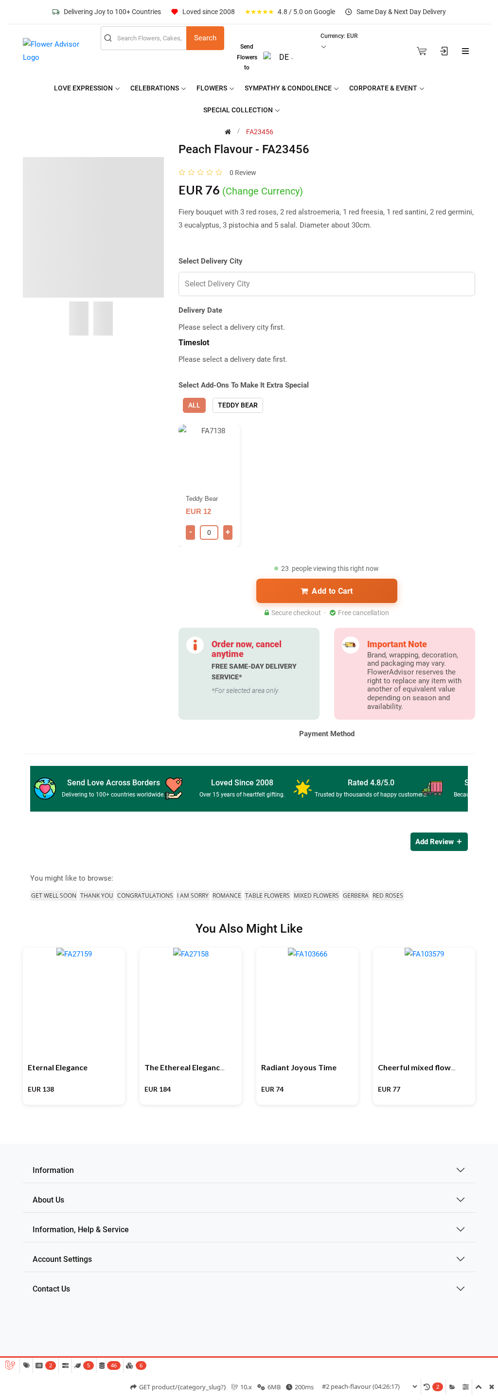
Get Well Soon (53, 895)
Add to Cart (332, 591)
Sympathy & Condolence (289, 88)
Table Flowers (267, 895)
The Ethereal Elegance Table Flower (208, 1067)
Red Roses (388, 895)
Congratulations (145, 895)
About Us (48, 1200)
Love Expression (84, 88)
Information (53, 1170)
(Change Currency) (262, 191)
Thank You (96, 895)
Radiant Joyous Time (299, 1067)
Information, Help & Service (81, 1229)
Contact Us (51, 1289)
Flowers (212, 88)
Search (205, 38)
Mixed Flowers (316, 895)
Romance (227, 895)
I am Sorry (193, 895)
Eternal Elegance (58, 1067)
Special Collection (238, 110)
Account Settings (62, 1259)
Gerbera (356, 895)
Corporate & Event (384, 88)
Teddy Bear (238, 405)
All (194, 405)
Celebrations (155, 88)
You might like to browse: (71, 878)
